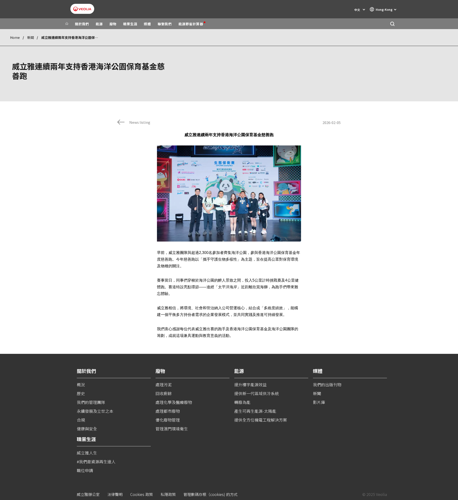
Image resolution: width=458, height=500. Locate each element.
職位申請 (85, 470)
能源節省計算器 (190, 23)
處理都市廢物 (168, 411)
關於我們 (82, 23)
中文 (357, 10)
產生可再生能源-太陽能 (255, 411)
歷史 (81, 393)
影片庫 (319, 402)
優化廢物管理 (168, 420)
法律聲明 (115, 494)
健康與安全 (87, 429)
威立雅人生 (87, 453)
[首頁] (67, 24)
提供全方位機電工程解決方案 (260, 420)
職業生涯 (130, 23)
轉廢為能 (242, 402)
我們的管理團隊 (91, 402)
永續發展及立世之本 (95, 411)
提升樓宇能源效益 (250, 384)
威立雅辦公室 (88, 494)
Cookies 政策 (141, 494)
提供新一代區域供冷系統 (256, 393)
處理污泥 (164, 384)
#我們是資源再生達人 (96, 461)
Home (15, 37)
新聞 (30, 37)
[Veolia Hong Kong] (82, 9)
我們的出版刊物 (327, 384)
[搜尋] (392, 23)
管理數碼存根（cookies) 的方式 (210, 494)
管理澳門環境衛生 (172, 429)
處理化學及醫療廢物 (174, 402)
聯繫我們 (165, 23)
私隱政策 (168, 494)
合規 (81, 420)
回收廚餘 (164, 393)
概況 (81, 384)
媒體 (147, 23)
